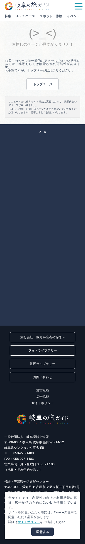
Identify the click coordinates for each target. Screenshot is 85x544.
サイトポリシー (43, 403)
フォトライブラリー (42, 350)
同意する (42, 532)
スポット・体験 (51, 16)
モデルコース (25, 16)
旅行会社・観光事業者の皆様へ (42, 337)
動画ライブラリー (42, 364)
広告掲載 (42, 396)
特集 (8, 16)
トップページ (42, 84)
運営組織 (42, 390)
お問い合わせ (42, 377)
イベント (73, 16)
